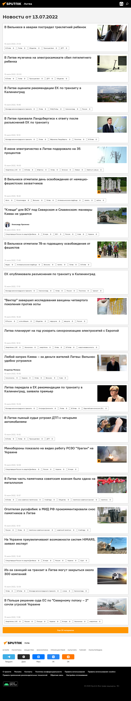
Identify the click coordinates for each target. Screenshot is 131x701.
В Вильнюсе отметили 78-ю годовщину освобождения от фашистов (47, 245)
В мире (45, 234)
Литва (20, 48)
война (99, 200)
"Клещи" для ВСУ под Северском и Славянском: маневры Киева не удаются (48, 212)
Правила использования (75, 672)
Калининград (70, 109)
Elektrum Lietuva (92, 170)
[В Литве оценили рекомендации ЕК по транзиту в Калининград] (112, 94)
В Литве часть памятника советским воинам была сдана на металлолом (49, 481)
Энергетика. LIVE (11, 170)
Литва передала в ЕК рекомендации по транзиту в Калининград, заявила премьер (43, 389)
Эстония (65, 170)
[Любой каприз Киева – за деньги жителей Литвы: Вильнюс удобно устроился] (112, 363)
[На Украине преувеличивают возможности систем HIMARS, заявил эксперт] (112, 545)
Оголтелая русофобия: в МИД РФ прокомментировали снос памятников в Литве (49, 511)
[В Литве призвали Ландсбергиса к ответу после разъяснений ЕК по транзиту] (112, 124)
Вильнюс (36, 200)
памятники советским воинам (83, 500)
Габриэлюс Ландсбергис (58, 139)
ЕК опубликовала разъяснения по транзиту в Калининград (49, 274)
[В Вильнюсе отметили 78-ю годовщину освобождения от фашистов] (112, 249)
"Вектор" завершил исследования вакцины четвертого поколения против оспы (46, 302)
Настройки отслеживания (76, 675)
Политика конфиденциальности (48, 672)
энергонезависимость (86, 347)
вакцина (67, 321)
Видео (8, 265)
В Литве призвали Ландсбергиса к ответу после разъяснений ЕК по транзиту (41, 120)
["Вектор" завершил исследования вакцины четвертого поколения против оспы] (112, 306)
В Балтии (40, 170)
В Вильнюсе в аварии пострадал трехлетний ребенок (45, 27)
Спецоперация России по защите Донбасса (21, 234)
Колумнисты (10, 378)
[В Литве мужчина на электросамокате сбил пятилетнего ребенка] (112, 63)
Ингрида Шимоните (46, 408)
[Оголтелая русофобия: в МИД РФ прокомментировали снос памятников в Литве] (112, 515)
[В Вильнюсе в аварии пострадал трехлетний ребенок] (112, 33)
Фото (7, 200)
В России (9, 321)
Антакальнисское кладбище (67, 200)
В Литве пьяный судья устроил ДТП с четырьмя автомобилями (40, 420)
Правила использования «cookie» (102, 672)
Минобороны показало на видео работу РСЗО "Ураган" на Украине (49, 450)
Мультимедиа (21, 200)
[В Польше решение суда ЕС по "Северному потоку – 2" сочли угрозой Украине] (112, 606)
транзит (95, 291)
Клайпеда (48, 500)
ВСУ (56, 234)
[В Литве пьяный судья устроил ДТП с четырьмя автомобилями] (112, 424)
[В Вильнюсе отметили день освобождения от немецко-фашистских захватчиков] (112, 185)
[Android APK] (10, 684)
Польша (39, 621)
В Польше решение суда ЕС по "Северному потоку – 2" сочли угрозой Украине (46, 602)
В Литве (8, 48)
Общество (32, 48)
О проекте (7, 672)
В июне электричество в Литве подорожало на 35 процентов (42, 151)
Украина (91, 234)
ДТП (62, 48)
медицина (53, 321)
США (82, 560)
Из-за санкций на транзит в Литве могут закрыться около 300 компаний (49, 572)
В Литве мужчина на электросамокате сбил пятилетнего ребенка (47, 59)
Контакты (28, 672)
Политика (77, 139)
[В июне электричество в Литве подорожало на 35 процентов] (112, 155)
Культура (72, 650)
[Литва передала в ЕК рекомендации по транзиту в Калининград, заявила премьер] (112, 393)
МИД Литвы (54, 109)
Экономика (28, 347)
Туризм (82, 650)
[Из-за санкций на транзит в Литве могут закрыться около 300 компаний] (112, 576)
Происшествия (48, 48)
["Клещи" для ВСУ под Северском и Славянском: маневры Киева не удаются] (112, 216)
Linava (65, 591)
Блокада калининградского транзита (19, 109)
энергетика (43, 347)
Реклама (17, 672)
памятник (104, 500)
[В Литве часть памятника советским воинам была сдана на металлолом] (112, 485)
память (87, 200)
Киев (79, 234)
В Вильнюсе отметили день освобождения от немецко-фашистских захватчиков (46, 181)
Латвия (77, 170)
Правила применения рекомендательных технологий (25, 675)
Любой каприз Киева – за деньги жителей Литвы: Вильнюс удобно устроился (49, 359)
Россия (84, 109)
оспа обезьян (24, 321)
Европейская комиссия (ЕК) (93, 408)
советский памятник (64, 530)
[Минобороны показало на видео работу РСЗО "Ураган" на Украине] (112, 454)
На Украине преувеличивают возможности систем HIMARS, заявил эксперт (49, 541)
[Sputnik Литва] (12, 6)
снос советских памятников (27, 500)
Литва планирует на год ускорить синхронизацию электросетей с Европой (61, 331)
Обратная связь (56, 675)
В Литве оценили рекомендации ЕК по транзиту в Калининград (42, 90)
